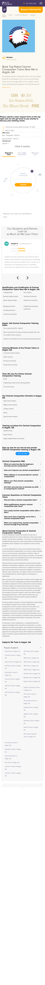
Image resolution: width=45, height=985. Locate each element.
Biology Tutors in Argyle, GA (32, 677)
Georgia (32, 15)
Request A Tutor (9, 153)
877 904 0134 (31, 3)
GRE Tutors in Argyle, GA (31, 666)
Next (27, 277)
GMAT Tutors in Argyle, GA (31, 669)
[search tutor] (4, 10)
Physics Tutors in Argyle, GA (13, 662)
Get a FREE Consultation (22, 153)
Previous (18, 277)
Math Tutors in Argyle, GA (12, 651)
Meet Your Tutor (35, 153)
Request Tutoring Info (31, 10)
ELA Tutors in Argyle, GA (12, 762)
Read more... (6, 87)
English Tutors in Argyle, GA (32, 681)
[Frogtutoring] (6, 3)
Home (4, 15)
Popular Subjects (11, 648)
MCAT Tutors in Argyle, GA (31, 662)
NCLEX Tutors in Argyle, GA (32, 673)
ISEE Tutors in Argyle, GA (31, 658)
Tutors (10, 15)
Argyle (4, 16)
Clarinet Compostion (21, 15)
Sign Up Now (22, 453)
